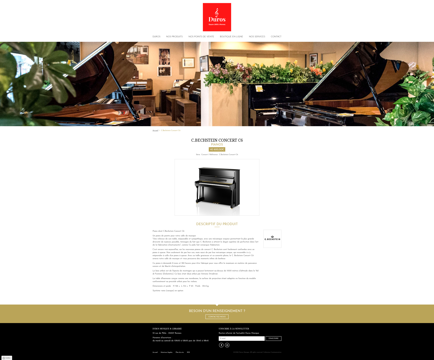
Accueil (155, 130)
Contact (276, 37)
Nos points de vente (201, 37)
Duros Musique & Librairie (167, 328)
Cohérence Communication (272, 352)
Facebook (221, 345)
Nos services (257, 37)
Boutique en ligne (231, 37)
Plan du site (180, 352)
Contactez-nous (217, 317)
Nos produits (174, 37)
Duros (156, 37)
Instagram (227, 345)
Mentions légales (166, 352)
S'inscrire (273, 338)
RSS (188, 352)
